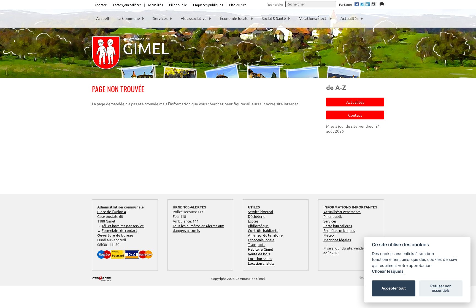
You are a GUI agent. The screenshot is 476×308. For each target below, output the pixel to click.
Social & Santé (274, 18)
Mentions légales (337, 239)
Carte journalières (337, 225)
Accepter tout (394, 288)
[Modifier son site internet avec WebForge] (101, 279)
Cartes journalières (127, 4)
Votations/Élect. (313, 18)
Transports (256, 244)
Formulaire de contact (119, 230)
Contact (101, 4)
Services (160, 18)
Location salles (260, 258)
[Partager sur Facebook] (357, 4)
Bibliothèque (258, 225)
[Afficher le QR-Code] (373, 4)
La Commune (128, 18)
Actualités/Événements (342, 211)
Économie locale (234, 18)
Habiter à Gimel (260, 249)
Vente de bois (259, 253)
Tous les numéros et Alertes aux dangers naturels (198, 228)
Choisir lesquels (388, 271)
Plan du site (238, 4)
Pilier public (178, 4)
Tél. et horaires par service (123, 225)
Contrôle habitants (263, 230)
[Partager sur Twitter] (362, 4)
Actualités (155, 4)
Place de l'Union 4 (111, 211)
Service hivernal (260, 211)
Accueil (102, 18)
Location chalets (261, 263)
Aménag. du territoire (265, 235)
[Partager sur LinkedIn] (368, 4)
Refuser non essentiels (440, 288)
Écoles (253, 221)
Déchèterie (256, 216)
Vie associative (194, 18)
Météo (328, 235)
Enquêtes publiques (208, 4)
